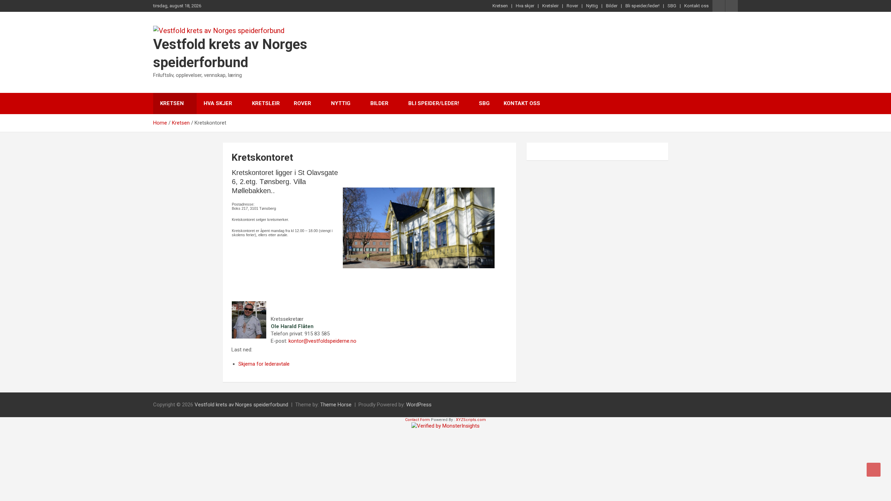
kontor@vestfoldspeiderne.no (322, 341)
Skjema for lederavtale (264, 364)
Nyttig (592, 5)
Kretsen (500, 5)
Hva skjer (525, 5)
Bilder (611, 5)
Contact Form (417, 420)
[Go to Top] (874, 470)
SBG (672, 5)
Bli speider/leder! (642, 5)
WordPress (419, 404)
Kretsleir (550, 5)
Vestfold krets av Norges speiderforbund (241, 404)
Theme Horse (336, 404)
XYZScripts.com (471, 420)
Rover (572, 5)
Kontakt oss (696, 5)
